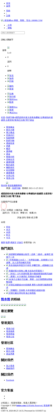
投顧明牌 (10, 138)
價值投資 (10, 143)
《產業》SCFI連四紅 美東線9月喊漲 (24, 276)
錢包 (11, 86)
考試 (13, 113)
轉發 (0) (23, 213)
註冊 (8, 16)
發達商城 (10, 334)
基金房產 (10, 354)
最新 (3, 242)
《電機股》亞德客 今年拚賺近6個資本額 (26, 290)
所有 (8, 227)
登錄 (8, 11)
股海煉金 (10, 127)
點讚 (8, 242)
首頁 (8, 3)
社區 (3, 117)
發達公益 (10, 337)
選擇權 (9, 151)
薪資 (11, 89)
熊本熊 (4, 185)
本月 (8, 230)
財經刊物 (10, 117)
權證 (8, 149)
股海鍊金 (10, 348)
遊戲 (13, 107)
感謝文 (13, 242)
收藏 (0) (32, 213)
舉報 (26, 210)
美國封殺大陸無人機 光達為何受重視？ (26, 271)
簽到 (13, 99)
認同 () (5, 213)
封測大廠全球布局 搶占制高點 (22, 293)
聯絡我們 (10, 368)
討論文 (20, 242)
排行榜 (12, 96)
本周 (8, 232)
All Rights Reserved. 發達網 (33, 405)
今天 (8, 238)
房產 (8, 146)
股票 (11, 110)
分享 (9, 25)
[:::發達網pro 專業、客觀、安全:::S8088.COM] (21, 20)
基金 (8, 154)
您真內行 (10, 135)
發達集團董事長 (15, 185)
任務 (11, 94)
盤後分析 (10, 157)
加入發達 (10, 366)
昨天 (8, 235)
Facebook (10, 380)
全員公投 (10, 175)
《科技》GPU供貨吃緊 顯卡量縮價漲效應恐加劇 (30, 274)
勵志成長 (10, 165)
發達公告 (10, 178)
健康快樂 (10, 162)
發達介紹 (10, 328)
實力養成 (10, 132)
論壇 (8, 6)
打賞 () (14, 213)
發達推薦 (10, 331)
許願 (11, 81)
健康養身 (10, 173)
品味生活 (10, 159)
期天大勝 (10, 130)
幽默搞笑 (10, 167)
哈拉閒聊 (10, 170)
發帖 (9, 28)
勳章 (11, 102)
